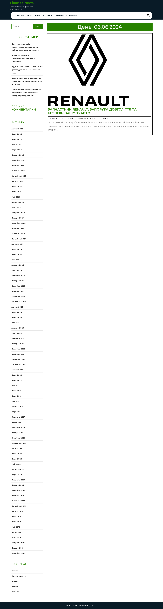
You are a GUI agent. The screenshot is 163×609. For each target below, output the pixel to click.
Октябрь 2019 (18, 501)
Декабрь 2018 (18, 553)
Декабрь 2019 (18, 490)
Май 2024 (16, 260)
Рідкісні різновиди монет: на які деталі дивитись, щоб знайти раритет (27, 70)
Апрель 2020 (17, 469)
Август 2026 (17, 129)
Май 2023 (16, 323)
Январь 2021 (17, 422)
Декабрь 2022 (18, 349)
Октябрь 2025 (18, 171)
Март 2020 (16, 475)
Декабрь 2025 (18, 160)
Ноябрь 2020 (17, 433)
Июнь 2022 (16, 380)
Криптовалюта (35, 15)
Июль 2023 (16, 312)
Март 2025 (16, 207)
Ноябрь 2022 (17, 354)
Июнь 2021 (16, 396)
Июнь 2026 (16, 139)
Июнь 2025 (16, 192)
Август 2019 (17, 511)
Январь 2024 (17, 281)
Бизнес (20, 15)
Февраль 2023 (18, 338)
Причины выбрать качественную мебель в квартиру (23, 58)
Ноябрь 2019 (17, 496)
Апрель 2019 (17, 532)
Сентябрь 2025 (18, 176)
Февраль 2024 (18, 275)
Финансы (61, 15)
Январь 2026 (17, 155)
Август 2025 (17, 181)
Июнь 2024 (16, 255)
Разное (73, 15)
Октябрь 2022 (18, 359)
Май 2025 (15, 197)
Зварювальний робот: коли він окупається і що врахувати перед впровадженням (26, 92)
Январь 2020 (17, 485)
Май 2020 (16, 464)
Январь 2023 (17, 344)
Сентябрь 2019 (18, 506)
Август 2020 (17, 448)
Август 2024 (17, 244)
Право (50, 15)
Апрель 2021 (17, 406)
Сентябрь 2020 (18, 443)
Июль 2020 (16, 454)
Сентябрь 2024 (18, 239)
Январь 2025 (17, 218)
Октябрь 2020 (18, 438)
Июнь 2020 (16, 459)
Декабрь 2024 (18, 223)
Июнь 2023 (16, 317)
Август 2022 (17, 370)
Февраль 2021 (18, 417)
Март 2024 (16, 270)
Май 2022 (16, 385)
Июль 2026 (16, 134)
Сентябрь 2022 (18, 365)
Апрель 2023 (17, 328)
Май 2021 (15, 401)
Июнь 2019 (16, 522)
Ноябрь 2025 (17, 165)
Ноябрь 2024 (17, 228)
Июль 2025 (16, 186)
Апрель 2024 (17, 265)
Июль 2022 (16, 375)
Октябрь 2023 (18, 296)
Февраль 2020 (18, 480)
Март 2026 (16, 150)
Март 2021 (16, 412)
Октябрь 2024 (18, 234)
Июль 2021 (16, 391)
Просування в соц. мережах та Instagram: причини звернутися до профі (26, 81)
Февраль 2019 (18, 543)
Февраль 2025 (18, 213)
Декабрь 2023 (18, 286)
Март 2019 (16, 537)
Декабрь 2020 (18, 427)
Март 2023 (16, 333)
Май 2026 (16, 144)
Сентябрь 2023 (18, 302)
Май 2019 (15, 527)
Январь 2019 (17, 548)
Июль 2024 (16, 249)
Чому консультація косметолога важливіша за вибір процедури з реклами (25, 47)
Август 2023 (17, 307)
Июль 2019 (16, 516)
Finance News (22, 3)
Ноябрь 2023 (17, 291)
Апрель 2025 (17, 202)
